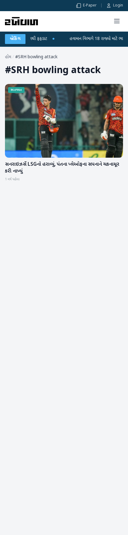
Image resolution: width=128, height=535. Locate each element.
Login (118, 5)
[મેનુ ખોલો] (117, 21)
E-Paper (90, 5)
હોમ (8, 57)
